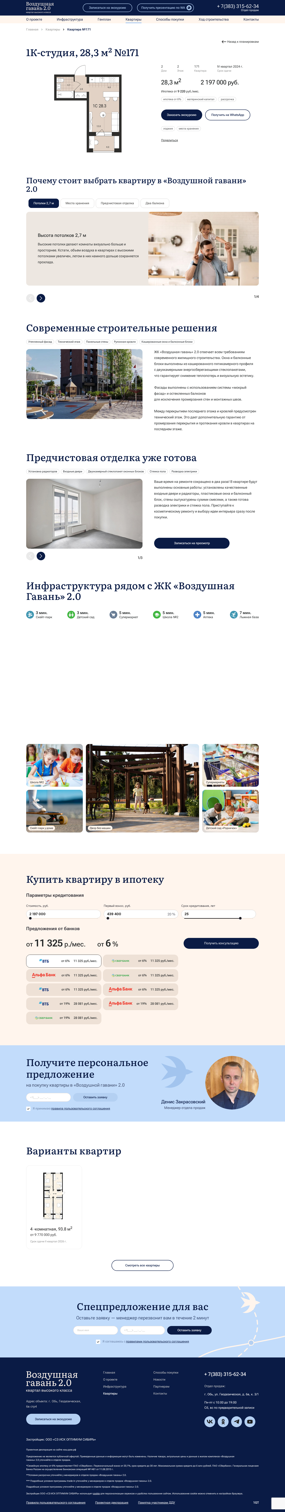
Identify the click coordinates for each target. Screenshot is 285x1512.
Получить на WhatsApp (227, 115)
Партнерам (161, 1386)
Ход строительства (214, 19)
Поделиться (169, 140)
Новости (159, 1379)
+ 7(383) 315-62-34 (238, 6)
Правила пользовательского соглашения (56, 1502)
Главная (32, 29)
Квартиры (134, 19)
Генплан (104, 19)
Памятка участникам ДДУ (156, 1502)
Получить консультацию (221, 943)
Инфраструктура (70, 19)
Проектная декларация (111, 1502)
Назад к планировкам (243, 41)
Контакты (251, 19)
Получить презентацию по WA (163, 8)
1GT (256, 1502)
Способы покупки (170, 19)
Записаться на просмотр (192, 543)
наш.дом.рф (69, 1449)
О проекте (34, 19)
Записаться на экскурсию (107, 8)
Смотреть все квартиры (142, 1265)
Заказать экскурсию (181, 115)
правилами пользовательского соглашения (157, 1341)
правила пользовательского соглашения (80, 1108)
